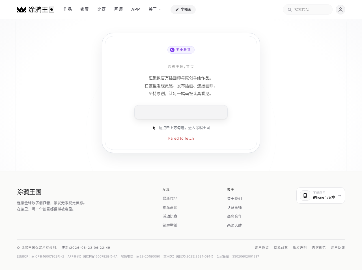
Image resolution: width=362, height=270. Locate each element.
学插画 (186, 9)
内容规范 (319, 248)
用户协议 (262, 248)
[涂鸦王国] (35, 9)
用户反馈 (338, 248)
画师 (118, 9)
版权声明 (300, 248)
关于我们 (234, 198)
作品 (67, 9)
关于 (152, 9)
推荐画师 (170, 207)
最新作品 (170, 198)
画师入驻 (234, 225)
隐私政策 (281, 248)
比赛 (101, 9)
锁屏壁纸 (170, 225)
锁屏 (84, 9)
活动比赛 (170, 216)
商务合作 (234, 216)
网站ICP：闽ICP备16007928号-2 (40, 256)
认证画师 (234, 207)
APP (135, 9)
